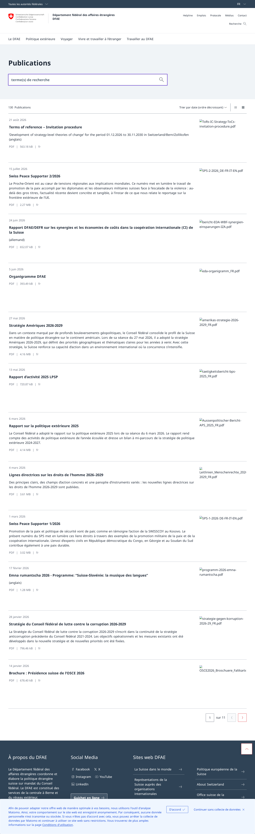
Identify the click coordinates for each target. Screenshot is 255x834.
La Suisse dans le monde (152, 769)
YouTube (106, 777)
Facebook (83, 769)
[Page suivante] (242, 717)
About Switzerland (210, 784)
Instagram (83, 777)
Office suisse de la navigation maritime (212, 797)
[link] (127, 138)
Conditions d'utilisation (57, 825)
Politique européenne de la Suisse (217, 771)
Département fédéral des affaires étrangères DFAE (84, 17)
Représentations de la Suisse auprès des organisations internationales (150, 787)
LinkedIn (82, 784)
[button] (14, 38)
